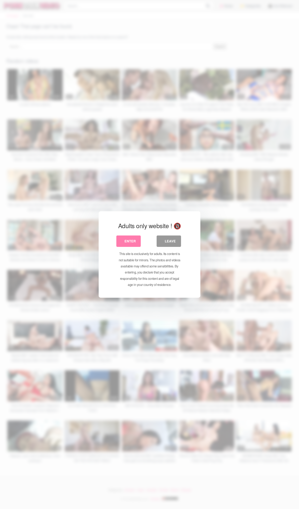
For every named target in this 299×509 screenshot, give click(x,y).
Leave (170, 241)
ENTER (130, 241)
